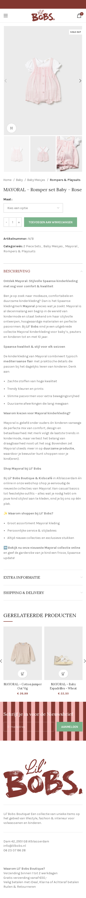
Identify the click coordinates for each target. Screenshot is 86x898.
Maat (7, 199)
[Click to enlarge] (11, 128)
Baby (19, 180)
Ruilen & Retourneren (19, 887)
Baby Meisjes (36, 180)
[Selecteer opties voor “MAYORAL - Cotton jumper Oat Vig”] (23, 674)
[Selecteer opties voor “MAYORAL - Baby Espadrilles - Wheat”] (63, 674)
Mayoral (71, 246)
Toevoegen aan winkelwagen (50, 222)
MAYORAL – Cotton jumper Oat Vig (23, 686)
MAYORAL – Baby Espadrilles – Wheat (63, 686)
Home (7, 180)
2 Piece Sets (32, 246)
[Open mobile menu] (5, 15)
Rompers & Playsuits (65, 180)
